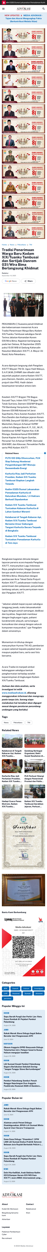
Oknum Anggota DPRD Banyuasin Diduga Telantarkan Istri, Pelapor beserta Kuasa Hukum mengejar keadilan (23, 1050)
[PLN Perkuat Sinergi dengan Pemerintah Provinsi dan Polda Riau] (34, 766)
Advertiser (6, 1219)
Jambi (6, 1030)
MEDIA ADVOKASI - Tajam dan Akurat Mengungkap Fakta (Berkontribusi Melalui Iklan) (24, 18)
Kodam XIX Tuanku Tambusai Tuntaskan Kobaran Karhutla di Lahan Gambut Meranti (21, 508)
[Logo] (23, 1195)
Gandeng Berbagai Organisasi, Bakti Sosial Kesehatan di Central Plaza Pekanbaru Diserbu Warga (33, 753)
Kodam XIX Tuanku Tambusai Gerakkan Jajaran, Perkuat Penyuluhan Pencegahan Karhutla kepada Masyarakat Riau (34, 804)
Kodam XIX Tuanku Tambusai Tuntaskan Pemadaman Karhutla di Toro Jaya (22, 539)
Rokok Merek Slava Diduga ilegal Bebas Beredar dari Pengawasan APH (23, 1034)
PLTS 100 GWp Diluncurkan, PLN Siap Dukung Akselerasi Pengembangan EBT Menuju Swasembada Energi (22, 463)
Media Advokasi (26, 1246)
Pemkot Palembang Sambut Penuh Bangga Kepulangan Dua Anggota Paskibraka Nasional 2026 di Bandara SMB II (21, 1083)
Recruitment (7, 1238)
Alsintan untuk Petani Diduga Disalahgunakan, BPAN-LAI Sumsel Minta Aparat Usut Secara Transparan (23, 1125)
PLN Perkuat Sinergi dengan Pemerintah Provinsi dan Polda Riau (34, 779)
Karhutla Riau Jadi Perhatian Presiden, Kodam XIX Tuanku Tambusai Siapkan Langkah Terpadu (20, 478)
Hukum (6, 1013)
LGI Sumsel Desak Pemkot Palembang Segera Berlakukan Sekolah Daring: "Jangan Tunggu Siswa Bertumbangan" (22, 1067)
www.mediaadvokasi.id (14, 692)
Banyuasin (8, 1044)
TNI (28, 723)
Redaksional (31, 1209)
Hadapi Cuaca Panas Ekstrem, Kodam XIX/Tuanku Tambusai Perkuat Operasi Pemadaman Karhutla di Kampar (11, 804)
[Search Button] (43, 8)
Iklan (28, 1213)
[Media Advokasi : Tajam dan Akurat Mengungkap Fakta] (23, 8)
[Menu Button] (3, 8)
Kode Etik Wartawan (10, 1209)
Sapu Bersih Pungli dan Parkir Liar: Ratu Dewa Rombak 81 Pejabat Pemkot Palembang (23, 1019)
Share (30, 281)
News (6, 723)
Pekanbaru (18, 723)
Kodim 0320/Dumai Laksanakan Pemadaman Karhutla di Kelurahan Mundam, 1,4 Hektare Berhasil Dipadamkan (22, 494)
